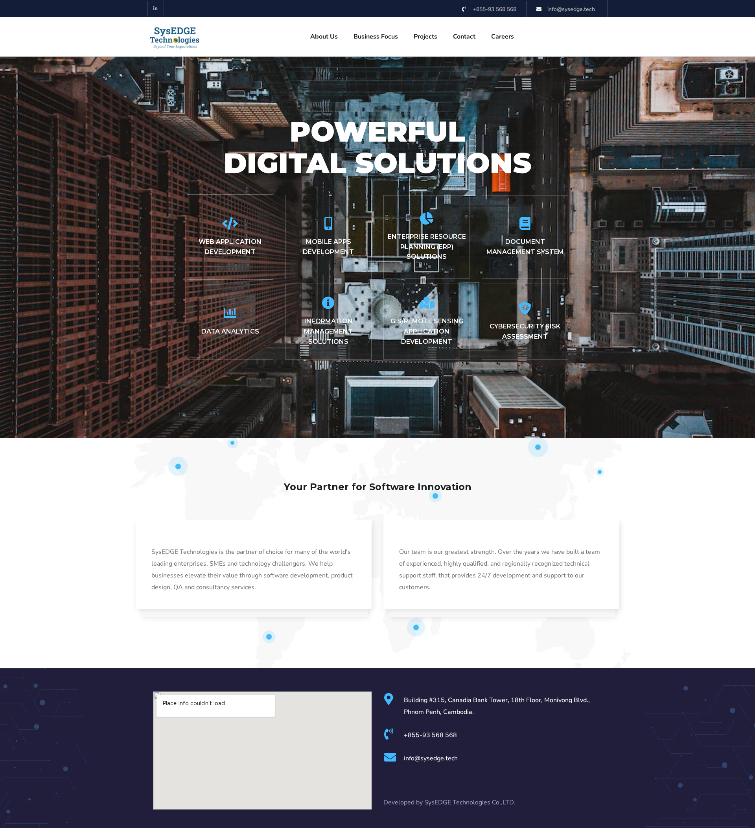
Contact (464, 36)
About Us (324, 36)
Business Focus (376, 36)
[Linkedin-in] (156, 9)
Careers (502, 36)
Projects (425, 36)
